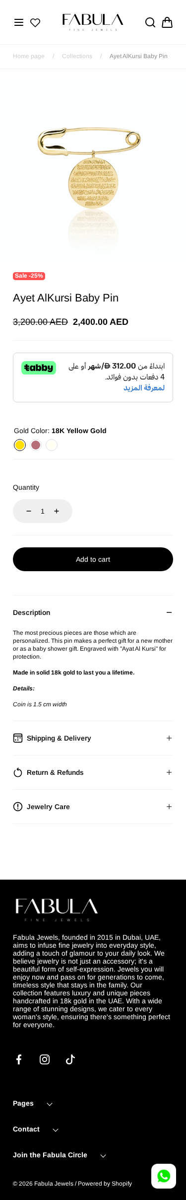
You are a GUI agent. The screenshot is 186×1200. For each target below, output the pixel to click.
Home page (29, 56)
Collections (77, 56)
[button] (19, 22)
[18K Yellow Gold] (20, 445)
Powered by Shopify (105, 1183)
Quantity (26, 487)
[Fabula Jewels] (93, 22)
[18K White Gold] (52, 445)
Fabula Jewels (53, 1183)
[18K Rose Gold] (36, 445)
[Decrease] (23, 511)
